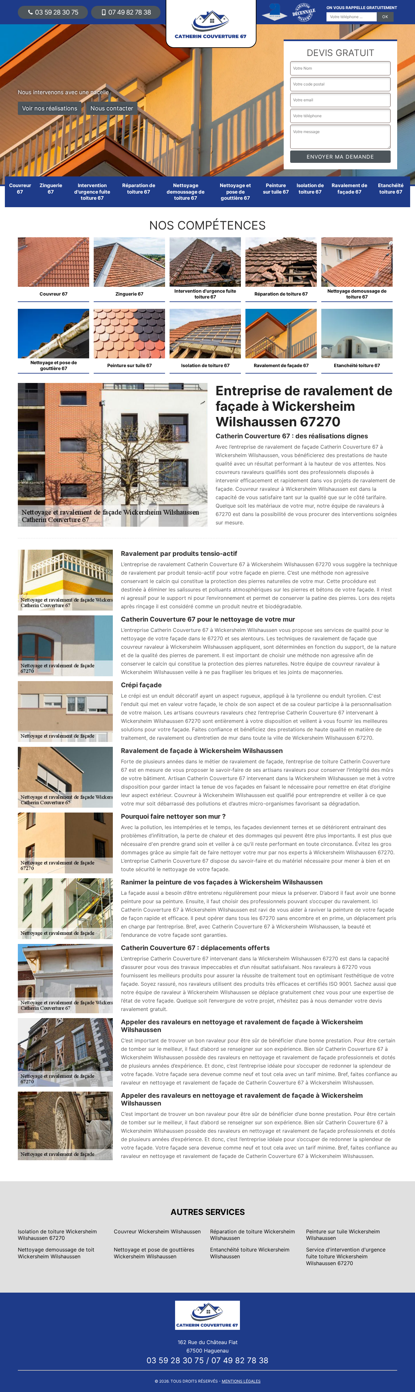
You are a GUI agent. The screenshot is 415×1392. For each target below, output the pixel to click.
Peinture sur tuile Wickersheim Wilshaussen (343, 1234)
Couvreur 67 (20, 188)
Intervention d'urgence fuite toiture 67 (92, 191)
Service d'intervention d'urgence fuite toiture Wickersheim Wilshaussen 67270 (345, 1256)
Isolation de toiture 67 (310, 188)
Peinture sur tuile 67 (276, 188)
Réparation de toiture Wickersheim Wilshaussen (252, 1234)
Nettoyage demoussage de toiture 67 (186, 191)
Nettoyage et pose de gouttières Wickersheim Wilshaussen (154, 1253)
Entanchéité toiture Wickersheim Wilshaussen (250, 1253)
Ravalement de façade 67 (349, 188)
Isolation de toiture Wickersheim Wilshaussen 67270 (57, 1234)
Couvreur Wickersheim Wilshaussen (157, 1231)
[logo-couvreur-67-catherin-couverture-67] (207, 1314)
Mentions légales (241, 1381)
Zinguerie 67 (51, 188)
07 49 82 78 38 (129, 12)
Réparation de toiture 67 (138, 188)
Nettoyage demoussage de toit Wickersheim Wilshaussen (56, 1253)
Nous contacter (111, 108)
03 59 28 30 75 (56, 12)
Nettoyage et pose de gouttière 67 (235, 191)
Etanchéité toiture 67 (391, 188)
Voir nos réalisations (49, 108)
